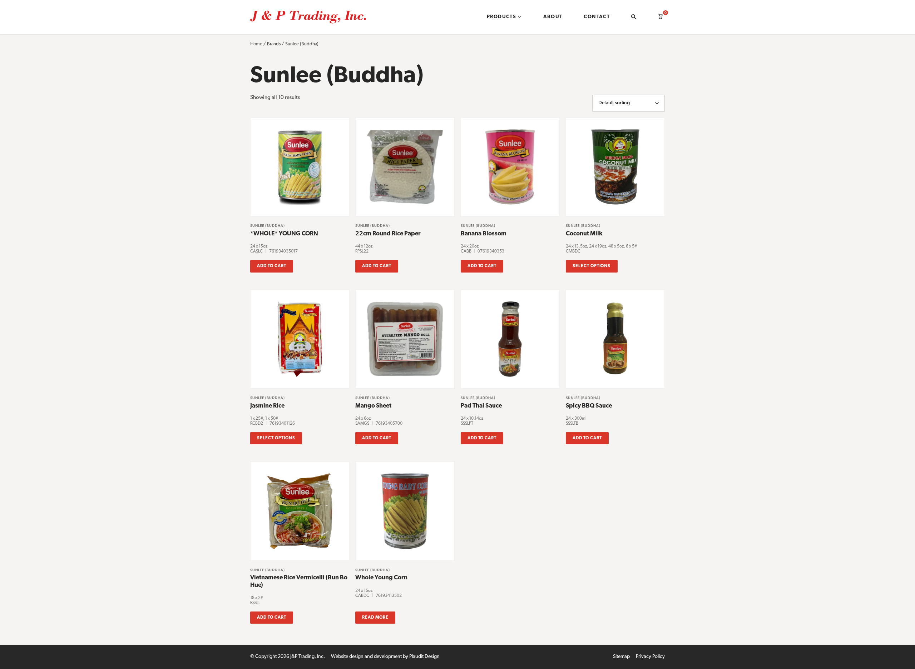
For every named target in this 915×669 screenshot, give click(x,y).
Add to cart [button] (271, 266)
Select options (591, 266)
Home (256, 44)
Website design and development (366, 656)
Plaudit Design (424, 656)
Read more (375, 617)
